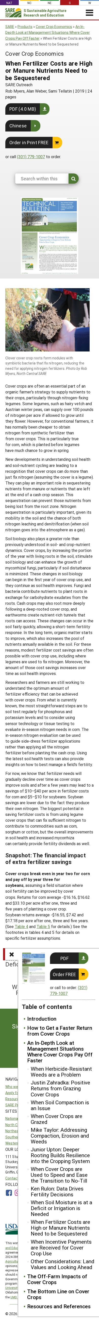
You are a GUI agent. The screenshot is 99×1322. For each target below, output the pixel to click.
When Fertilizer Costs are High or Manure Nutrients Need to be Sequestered (60, 1228)
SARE (9, 26)
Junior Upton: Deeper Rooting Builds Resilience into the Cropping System (60, 1155)
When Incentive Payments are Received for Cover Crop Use (61, 1247)
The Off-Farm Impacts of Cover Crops (57, 1279)
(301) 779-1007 (31, 156)
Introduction (41, 1019)
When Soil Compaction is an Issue (60, 1105)
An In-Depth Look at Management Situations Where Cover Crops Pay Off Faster (47, 32)
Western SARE (17, 1143)
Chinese (18, 126)
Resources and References (59, 1306)
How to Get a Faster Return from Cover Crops (59, 1031)
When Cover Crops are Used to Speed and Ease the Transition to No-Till (59, 1175)
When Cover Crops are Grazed (56, 1119)
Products (25, 26)
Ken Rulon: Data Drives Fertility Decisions (57, 1191)
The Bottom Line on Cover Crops (58, 1294)
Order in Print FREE (29, 142)
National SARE (16, 1118)
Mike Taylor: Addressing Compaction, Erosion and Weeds (60, 1135)
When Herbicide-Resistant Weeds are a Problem (61, 1072)
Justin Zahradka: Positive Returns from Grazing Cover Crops (60, 1088)
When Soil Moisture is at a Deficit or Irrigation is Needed (61, 1208)
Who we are (14, 1086)
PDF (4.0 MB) (22, 109)
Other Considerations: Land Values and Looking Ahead (62, 1264)
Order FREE (64, 974)
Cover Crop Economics (54, 26)
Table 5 (43, 926)
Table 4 (21, 926)
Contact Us (14, 1178)
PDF (64, 958)
